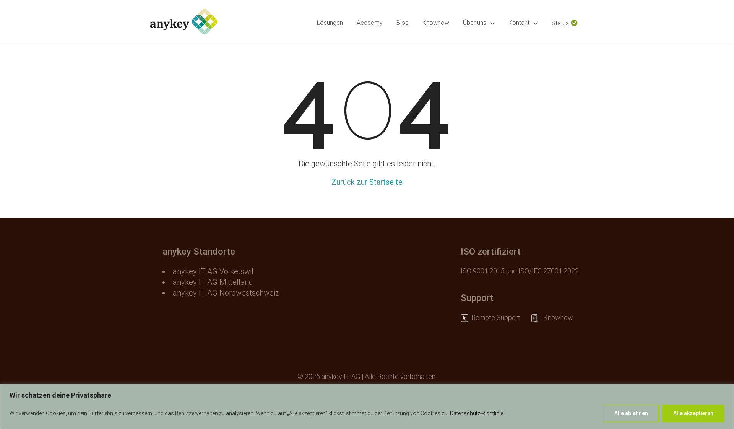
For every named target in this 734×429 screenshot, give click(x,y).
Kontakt (518, 22)
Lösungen (330, 22)
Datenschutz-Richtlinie (476, 413)
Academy (370, 22)
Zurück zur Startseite (367, 182)
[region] (367, 406)
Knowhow (435, 22)
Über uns (474, 22)
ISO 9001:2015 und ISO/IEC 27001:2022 (520, 271)
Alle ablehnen (631, 413)
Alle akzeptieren (693, 413)
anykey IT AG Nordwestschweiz (226, 292)
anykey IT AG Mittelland (213, 282)
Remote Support (499, 318)
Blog (402, 22)
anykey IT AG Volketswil (213, 271)
